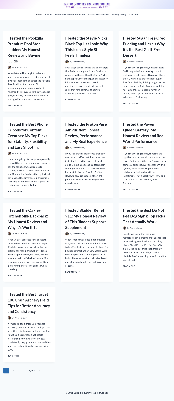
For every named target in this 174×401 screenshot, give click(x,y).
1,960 (32, 370)
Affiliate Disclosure (98, 14)
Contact (133, 14)
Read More (15, 105)
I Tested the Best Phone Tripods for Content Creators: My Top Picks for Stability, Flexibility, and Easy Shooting (28, 135)
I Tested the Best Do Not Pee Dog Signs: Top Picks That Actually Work (144, 216)
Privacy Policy (118, 14)
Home (39, 14)
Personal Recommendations (70, 14)
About (48, 14)
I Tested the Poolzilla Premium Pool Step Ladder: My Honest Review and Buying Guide (25, 49)
